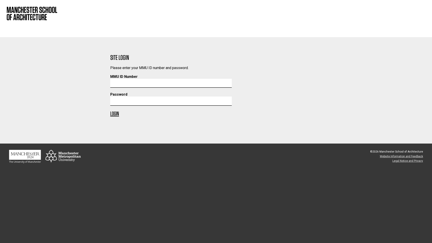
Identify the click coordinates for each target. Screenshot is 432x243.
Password (118, 94)
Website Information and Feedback (401, 156)
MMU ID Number (124, 76)
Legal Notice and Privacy (407, 160)
